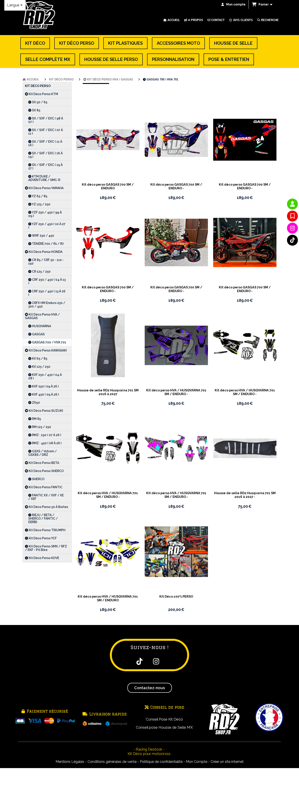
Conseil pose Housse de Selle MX (164, 727)
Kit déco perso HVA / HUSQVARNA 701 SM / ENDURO (108, 598)
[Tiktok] (292, 240)
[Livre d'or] (292, 216)
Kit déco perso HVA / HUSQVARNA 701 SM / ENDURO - (176, 392)
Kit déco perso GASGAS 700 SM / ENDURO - (176, 186)
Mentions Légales (70, 762)
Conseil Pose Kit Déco (164, 719)
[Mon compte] (292, 204)
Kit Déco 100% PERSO (176, 596)
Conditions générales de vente (112, 762)
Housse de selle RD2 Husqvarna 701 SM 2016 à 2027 (108, 392)
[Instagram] (292, 228)
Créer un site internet (227, 762)
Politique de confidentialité (161, 762)
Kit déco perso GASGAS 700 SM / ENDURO (108, 186)
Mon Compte (196, 762)
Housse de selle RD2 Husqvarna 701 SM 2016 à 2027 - (245, 495)
